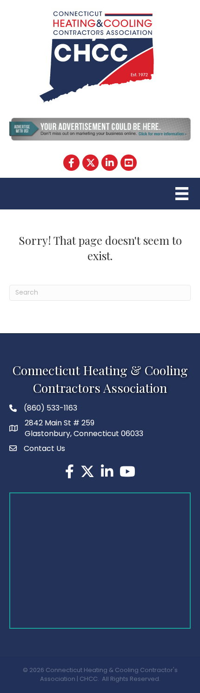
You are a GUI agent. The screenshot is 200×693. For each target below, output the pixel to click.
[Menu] (180, 193)
